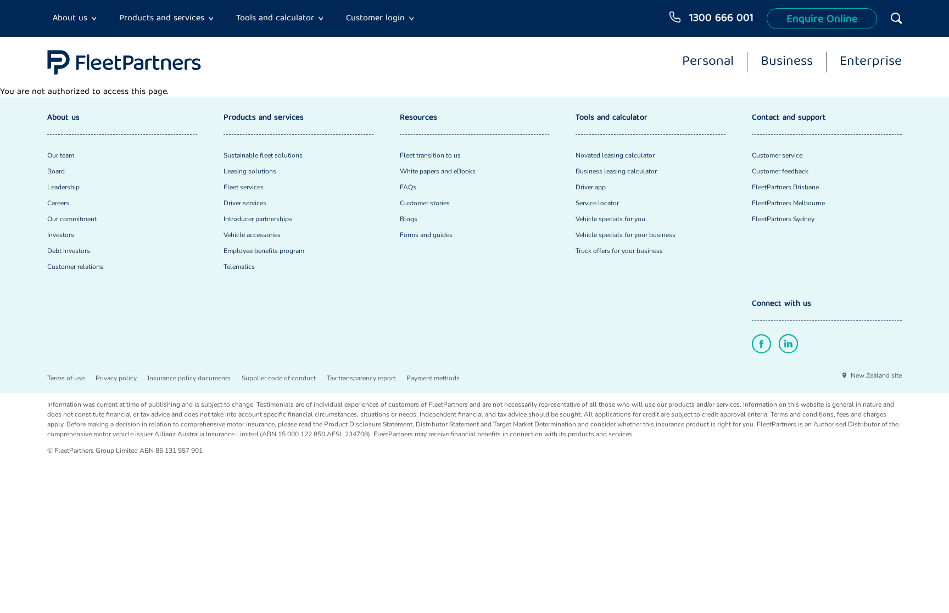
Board (56, 171)
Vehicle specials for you (610, 219)
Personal (708, 62)
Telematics (239, 266)
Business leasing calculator (616, 171)
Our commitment (72, 219)
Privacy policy (116, 378)
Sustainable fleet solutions (263, 155)
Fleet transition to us (430, 155)
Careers (58, 203)
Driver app (591, 187)
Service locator (597, 203)
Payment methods (433, 378)
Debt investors (68, 250)
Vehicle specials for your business (626, 234)
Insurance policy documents (189, 378)
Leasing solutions (250, 171)
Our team (60, 155)
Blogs (408, 219)
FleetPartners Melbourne (788, 203)
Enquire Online (821, 19)
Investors (60, 234)
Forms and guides (426, 234)
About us (70, 18)
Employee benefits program (264, 250)
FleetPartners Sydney (783, 219)
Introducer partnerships (258, 219)
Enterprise (871, 62)
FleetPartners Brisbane (785, 187)
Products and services (161, 18)
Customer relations (75, 266)
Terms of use (66, 378)
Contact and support (789, 118)
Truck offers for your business (619, 250)
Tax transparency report (361, 378)
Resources (418, 118)
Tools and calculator (275, 18)
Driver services (245, 203)
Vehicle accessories (252, 234)
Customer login (375, 18)
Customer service (777, 155)
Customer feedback (780, 171)
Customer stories (425, 203)
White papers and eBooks (438, 171)
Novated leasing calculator (615, 155)
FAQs (408, 187)
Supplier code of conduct (279, 378)
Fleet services (244, 187)
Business (787, 62)
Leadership (63, 187)
